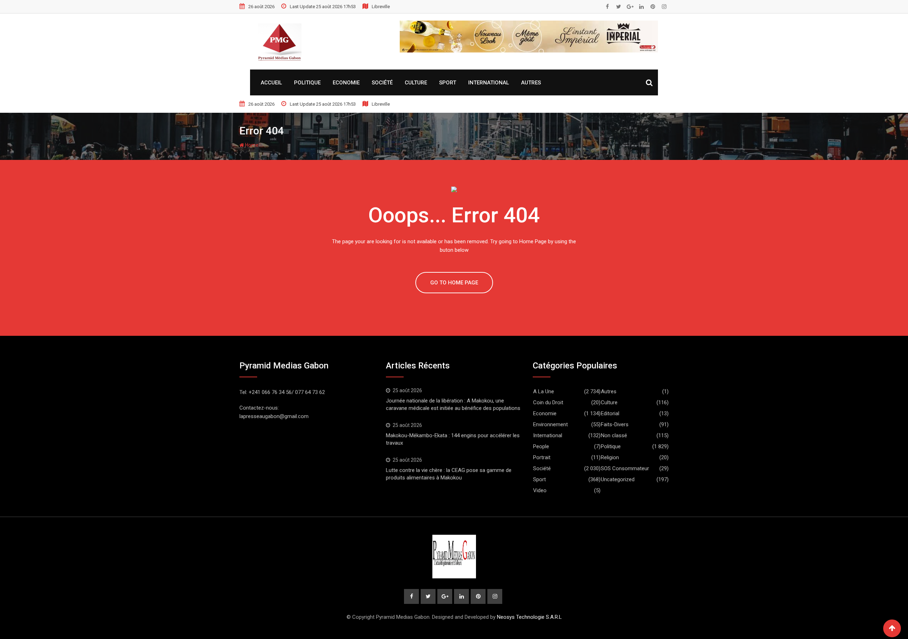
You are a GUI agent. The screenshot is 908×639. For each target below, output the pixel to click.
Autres (531, 82)
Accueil (271, 82)
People (541, 446)
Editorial (610, 413)
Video (540, 490)
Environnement (550, 424)
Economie (346, 82)
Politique (307, 82)
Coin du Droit (548, 402)
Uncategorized (618, 479)
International (488, 82)
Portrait (541, 457)
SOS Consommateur (625, 468)
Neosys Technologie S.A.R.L (529, 617)
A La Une (543, 391)
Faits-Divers (615, 424)
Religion (610, 457)
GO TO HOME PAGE (454, 282)
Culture (416, 82)
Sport (447, 82)
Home (251, 145)
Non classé (614, 435)
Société (382, 82)
